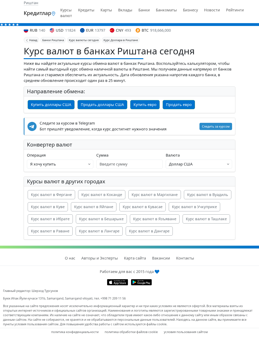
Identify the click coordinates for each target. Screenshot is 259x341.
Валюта (173, 155)
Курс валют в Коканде (101, 194)
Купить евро (144, 104)
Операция (36, 155)
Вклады (125, 10)
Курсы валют (66, 12)
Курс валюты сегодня (84, 40)
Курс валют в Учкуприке (194, 206)
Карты (106, 10)
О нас (70, 258)
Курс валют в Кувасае (142, 206)
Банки (144, 10)
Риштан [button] (31, 2)
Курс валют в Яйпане (93, 206)
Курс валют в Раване (50, 231)
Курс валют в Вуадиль (207, 194)
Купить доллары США (51, 104)
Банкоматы (166, 10)
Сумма (102, 155)
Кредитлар (37, 12)
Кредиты (86, 10)
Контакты (185, 258)
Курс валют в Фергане (51, 194)
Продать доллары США (102, 104)
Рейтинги (235, 10)
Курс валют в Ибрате (50, 218)
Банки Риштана (53, 40)
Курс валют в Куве (48, 206)
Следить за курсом (216, 126)
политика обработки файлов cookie (131, 332)
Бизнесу (190, 10)
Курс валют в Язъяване (154, 218)
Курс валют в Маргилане (155, 194)
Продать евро (179, 104)
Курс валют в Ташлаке (206, 218)
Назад (32, 40)
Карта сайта (135, 258)
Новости (212, 10)
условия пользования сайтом (186, 332)
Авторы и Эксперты (99, 258)
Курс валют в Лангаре (99, 231)
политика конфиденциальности (75, 332)
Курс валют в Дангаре (149, 231)
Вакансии (161, 258)
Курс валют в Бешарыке (101, 218)
